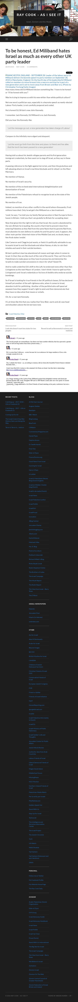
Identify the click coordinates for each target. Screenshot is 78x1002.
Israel (46, 318)
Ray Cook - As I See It (39, 15)
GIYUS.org (32, 912)
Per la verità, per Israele (37, 796)
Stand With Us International (39, 942)
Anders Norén (61, 996)
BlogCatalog (33, 419)
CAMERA (32, 660)
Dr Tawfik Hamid (35, 444)
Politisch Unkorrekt (36, 555)
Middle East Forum (35, 773)
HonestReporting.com (36, 705)
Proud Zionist (34, 938)
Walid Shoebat (34, 847)
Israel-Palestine (14, 314)
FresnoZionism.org (35, 457)
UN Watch (32, 843)
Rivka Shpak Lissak (35, 563)
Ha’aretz (32, 609)
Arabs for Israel (34, 643)
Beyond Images (34, 648)
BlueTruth (32, 423)
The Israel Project (35, 830)
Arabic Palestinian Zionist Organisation (38, 903)
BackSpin (32, 410)
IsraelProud (33, 512)
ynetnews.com (34, 621)
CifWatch (32, 427)
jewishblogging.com (36, 529)
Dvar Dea (32, 449)
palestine (66, 318)
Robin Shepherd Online (37, 568)
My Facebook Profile (36, 880)
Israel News (33, 495)
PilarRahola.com (34, 801)
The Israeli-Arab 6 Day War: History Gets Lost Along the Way (15, 421)
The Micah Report (35, 580)
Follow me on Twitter (36, 876)
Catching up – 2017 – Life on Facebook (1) (15, 409)
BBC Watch (33, 415)
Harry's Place (33, 470)
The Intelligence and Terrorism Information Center (36, 824)
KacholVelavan (34, 538)
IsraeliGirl (32, 508)
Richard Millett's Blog (36, 559)
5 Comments (32, 67)
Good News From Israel (37, 461)
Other (22, 314)
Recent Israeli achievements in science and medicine (57, 328)
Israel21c (32, 724)
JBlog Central (33, 521)
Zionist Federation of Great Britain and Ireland (38, 986)
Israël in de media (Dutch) (38, 491)
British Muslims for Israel (37, 656)
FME (30, 688)
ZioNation (32, 966)
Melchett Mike (34, 542)
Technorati (32, 818)
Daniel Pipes (33, 436)
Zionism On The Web (36, 974)
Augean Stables (34, 406)
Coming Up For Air (11, 415)
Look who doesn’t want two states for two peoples (20, 328)
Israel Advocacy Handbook (38, 921)
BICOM (31, 652)
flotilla (31, 318)
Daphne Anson (34, 440)
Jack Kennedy (55, 318)
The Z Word (33, 595)
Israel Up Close (34, 934)
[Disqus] (39, 360)
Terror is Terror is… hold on (14, 427)
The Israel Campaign (36, 576)
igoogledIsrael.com (35, 709)
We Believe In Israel (36, 961)
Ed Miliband (21, 318)
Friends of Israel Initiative (38, 696)
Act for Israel (33, 635)
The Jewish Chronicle (36, 835)
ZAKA (31, 862)
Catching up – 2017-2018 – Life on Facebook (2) (15, 403)
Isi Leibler (32, 474)
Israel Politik (33, 504)
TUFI (30, 839)
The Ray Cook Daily (36, 888)
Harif (30, 701)
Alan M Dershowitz (35, 639)
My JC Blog (33, 546)
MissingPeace (34, 777)
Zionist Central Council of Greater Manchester (38, 979)
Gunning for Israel (35, 466)
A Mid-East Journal (35, 402)
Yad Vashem (33, 852)
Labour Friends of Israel (37, 758)
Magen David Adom (36, 769)
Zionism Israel (34, 970)
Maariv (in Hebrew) (35, 617)
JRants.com (33, 534)
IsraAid (31, 714)
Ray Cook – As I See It (19, 996)
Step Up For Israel (35, 813)
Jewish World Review (36, 748)
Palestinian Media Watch (37, 792)
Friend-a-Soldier (34, 692)
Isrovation (32, 517)
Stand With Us (34, 809)
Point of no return (35, 551)
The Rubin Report (35, 585)
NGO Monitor (34, 782)
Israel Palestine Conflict (37, 500)
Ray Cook (20, 67)
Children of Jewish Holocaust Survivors (36, 666)
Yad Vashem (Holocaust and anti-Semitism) (38, 857)
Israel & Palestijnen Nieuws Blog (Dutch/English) (38, 479)
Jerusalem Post (34, 613)
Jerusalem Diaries (35, 525)
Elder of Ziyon (34, 453)
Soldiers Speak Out (35, 805)
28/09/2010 (9, 67)
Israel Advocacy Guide (36, 917)
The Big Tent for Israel (36, 947)
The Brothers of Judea (36, 572)
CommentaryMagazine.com (38, 432)
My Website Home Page (37, 884)
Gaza (39, 318)
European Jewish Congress (38, 684)
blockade (10, 318)
